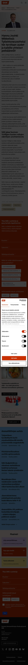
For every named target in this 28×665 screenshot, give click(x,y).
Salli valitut (14, 353)
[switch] (24, 336)
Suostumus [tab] (5, 304)
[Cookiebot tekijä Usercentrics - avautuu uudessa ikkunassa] (19, 300)
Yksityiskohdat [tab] (14, 304)
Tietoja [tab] (23, 304)
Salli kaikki (14, 358)
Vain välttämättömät (14, 363)
